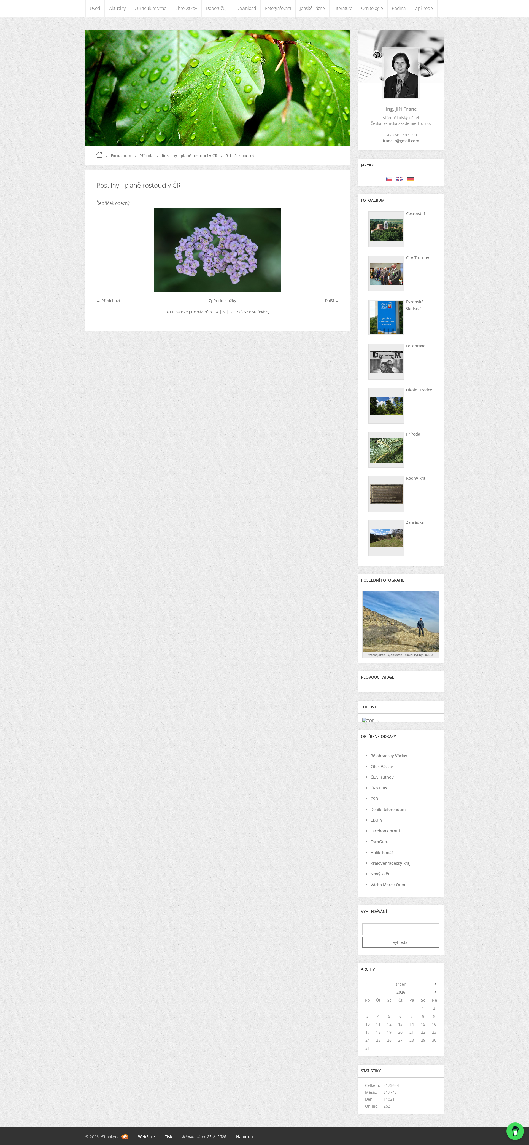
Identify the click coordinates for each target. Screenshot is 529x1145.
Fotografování (278, 8)
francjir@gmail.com (401, 140)
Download (246, 8)
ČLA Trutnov (417, 257)
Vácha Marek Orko (388, 884)
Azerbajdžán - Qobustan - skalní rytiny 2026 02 (401, 655)
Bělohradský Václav (389, 755)
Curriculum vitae (150, 8)
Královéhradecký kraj (391, 863)
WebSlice (146, 1136)
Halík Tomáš (382, 852)
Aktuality (117, 8)
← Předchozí (108, 300)
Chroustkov (186, 8)
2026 (400, 992)
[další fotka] (330, 250)
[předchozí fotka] (105, 250)
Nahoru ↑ (244, 1136)
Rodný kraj (416, 478)
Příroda (146, 155)
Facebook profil (385, 831)
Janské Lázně (312, 8)
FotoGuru (379, 841)
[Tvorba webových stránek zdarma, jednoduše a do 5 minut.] (124, 1136)
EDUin (376, 820)
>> (434, 984)
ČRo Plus (379, 788)
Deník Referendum (388, 809)
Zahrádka (415, 522)
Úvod (95, 8)
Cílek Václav (382, 766)
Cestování (415, 213)
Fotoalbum (121, 155)
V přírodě (423, 8)
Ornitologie (372, 8)
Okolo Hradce (419, 390)
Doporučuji (217, 8)
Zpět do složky (222, 300)
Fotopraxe (415, 345)
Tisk (168, 1136)
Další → (332, 300)
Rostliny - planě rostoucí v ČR (189, 155)
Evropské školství (414, 305)
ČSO (374, 798)
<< (367, 984)
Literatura (343, 8)
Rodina (399, 8)
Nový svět (380, 874)
